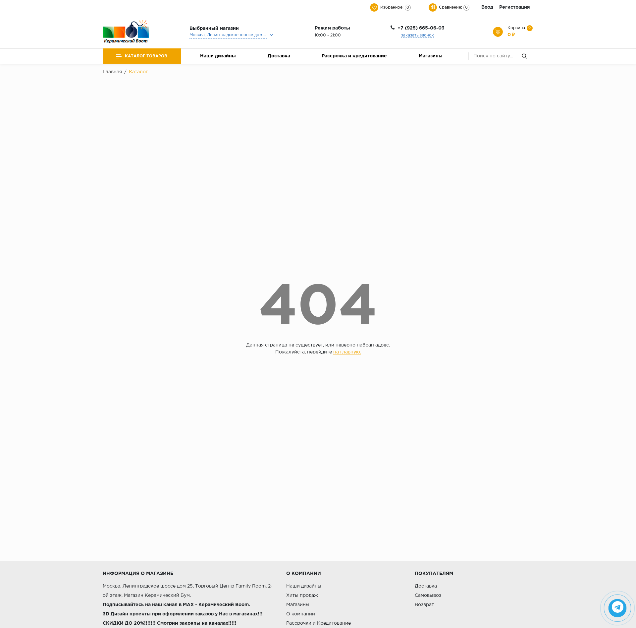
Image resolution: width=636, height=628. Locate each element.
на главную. (347, 352)
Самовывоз (428, 595)
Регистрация (514, 7)
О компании (300, 614)
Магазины (431, 56)
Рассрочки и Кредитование (318, 623)
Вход (487, 7)
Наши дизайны (218, 56)
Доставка (279, 56)
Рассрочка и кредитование (354, 56)
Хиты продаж (302, 595)
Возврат (424, 605)
